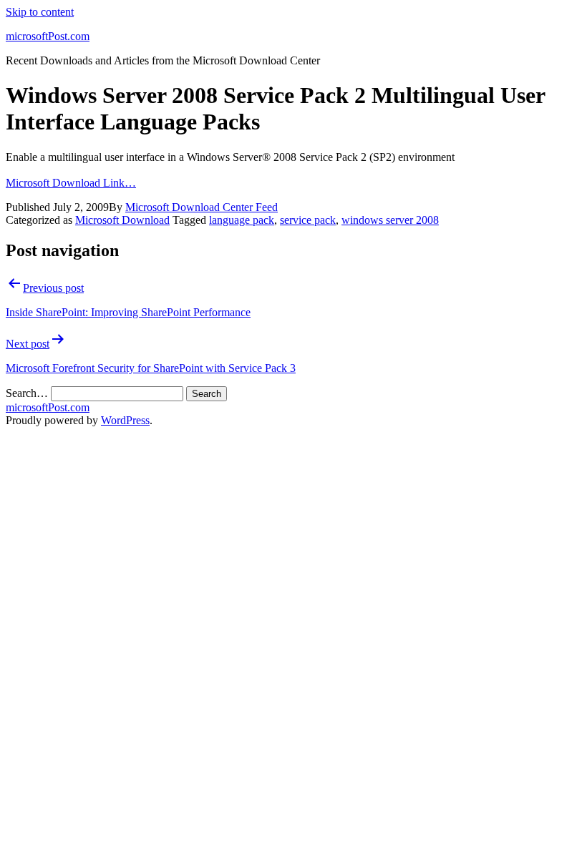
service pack (308, 220)
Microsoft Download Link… (71, 183)
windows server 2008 (390, 220)
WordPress (125, 420)
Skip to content (40, 12)
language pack (241, 220)
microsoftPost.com (47, 36)
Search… (27, 393)
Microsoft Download (122, 220)
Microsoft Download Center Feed (201, 207)
